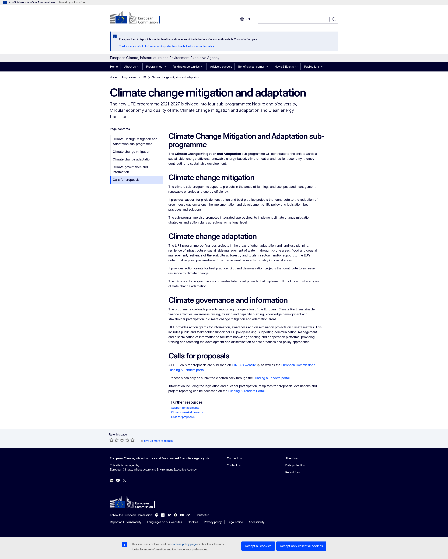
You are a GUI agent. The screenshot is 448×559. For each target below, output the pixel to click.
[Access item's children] (139, 66)
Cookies (193, 522)
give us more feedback (158, 441)
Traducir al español (131, 46)
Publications (312, 66)
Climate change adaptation (132, 159)
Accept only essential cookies (301, 546)
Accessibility (256, 522)
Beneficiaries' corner (251, 66)
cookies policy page (184, 544)
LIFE (144, 77)
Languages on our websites (164, 522)
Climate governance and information (130, 169)
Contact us (234, 465)
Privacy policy (213, 522)
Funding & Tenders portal (272, 378)
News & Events (284, 66)
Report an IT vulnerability (125, 522)
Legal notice (235, 522)
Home (114, 66)
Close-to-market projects (187, 412)
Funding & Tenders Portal (246, 391)
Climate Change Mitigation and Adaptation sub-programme (135, 141)
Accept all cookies (258, 546)
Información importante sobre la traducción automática (179, 46)
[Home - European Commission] (138, 18)
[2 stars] (114, 440)
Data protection (295, 465)
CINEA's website (244, 365)
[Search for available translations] (258, 365)
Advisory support (221, 66)
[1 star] (111, 440)
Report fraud (293, 472)
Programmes (154, 66)
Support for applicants (185, 407)
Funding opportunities (186, 66)
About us (130, 66)
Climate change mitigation (131, 151)
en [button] (248, 19)
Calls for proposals (126, 179)
